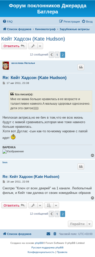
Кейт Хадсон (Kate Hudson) (33, 39)
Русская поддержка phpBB (47, 247)
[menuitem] (8, 22)
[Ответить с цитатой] (81, 67)
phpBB (39, 243)
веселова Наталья (23, 63)
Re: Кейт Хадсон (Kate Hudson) (35, 77)
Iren (5, 162)
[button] (51, 55)
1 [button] (57, 54)
